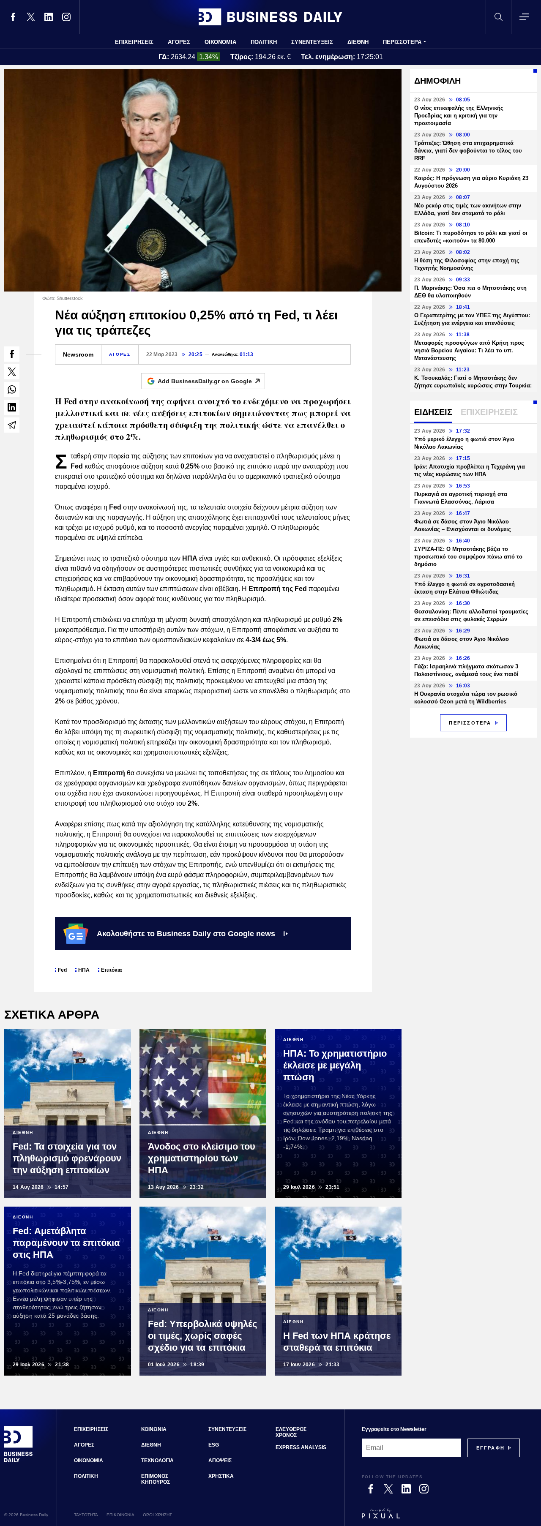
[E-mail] (11, 425)
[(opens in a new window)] (13, 17)
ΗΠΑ (84, 970)
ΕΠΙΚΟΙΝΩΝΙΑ (120, 1514)
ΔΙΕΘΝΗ (358, 42)
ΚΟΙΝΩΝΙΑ (154, 1429)
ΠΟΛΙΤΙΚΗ (264, 42)
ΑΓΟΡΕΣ (179, 42)
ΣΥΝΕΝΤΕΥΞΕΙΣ (312, 42)
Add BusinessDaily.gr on (205, 381)
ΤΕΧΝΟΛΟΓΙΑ (157, 1460)
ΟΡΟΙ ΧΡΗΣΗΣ (157, 1514)
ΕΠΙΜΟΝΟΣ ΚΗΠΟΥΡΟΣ (155, 1479)
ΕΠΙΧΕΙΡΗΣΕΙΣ (134, 42)
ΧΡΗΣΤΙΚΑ (221, 1476)
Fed (62, 970)
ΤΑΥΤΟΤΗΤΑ (86, 1514)
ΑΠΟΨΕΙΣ (220, 1460)
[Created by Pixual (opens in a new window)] (441, 1517)
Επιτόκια (111, 970)
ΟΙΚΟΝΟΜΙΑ (220, 42)
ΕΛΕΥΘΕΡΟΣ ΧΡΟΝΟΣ (291, 1432)
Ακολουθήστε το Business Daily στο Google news (186, 933)
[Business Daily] (270, 16)
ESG (213, 1445)
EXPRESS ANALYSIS (301, 1447)
